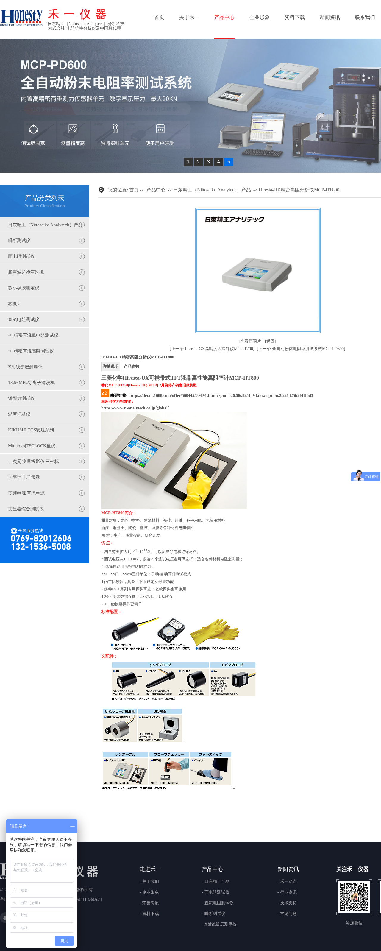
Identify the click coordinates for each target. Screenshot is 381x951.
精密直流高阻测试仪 (34, 351)
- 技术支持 (287, 903)
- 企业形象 (149, 892)
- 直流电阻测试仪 (218, 903)
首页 (159, 17)
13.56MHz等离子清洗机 (31, 382)
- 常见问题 (287, 914)
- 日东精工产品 (215, 882)
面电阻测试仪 (21, 256)
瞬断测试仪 (19, 240)
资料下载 (295, 17)
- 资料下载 (149, 914)
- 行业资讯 (287, 892)
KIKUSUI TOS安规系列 (31, 430)
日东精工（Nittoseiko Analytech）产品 (45, 224)
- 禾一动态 (287, 882)
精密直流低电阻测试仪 (36, 335)
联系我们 (365, 17)
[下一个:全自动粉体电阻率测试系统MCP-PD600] (301, 349)
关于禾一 (189, 17)
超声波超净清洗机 (26, 272)
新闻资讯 (330, 17)
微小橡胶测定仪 (23, 288)
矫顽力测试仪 (21, 398)
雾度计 (14, 303)
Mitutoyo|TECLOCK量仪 (31, 445)
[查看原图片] (251, 341)
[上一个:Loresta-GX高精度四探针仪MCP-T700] (212, 349)
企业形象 (259, 17)
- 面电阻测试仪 (215, 892)
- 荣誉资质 (149, 903)
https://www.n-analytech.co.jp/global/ (135, 408)
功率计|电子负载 (24, 477)
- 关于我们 (149, 882)
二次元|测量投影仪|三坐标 (33, 461)
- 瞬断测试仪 (213, 914)
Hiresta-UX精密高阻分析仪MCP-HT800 (299, 189)
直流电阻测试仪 (23, 319)
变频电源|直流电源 (26, 493)
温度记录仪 (19, 414)
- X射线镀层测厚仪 (219, 924)
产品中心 (224, 17)
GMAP (94, 899)
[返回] (270, 341)
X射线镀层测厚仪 (25, 366)
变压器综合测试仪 (26, 508)
